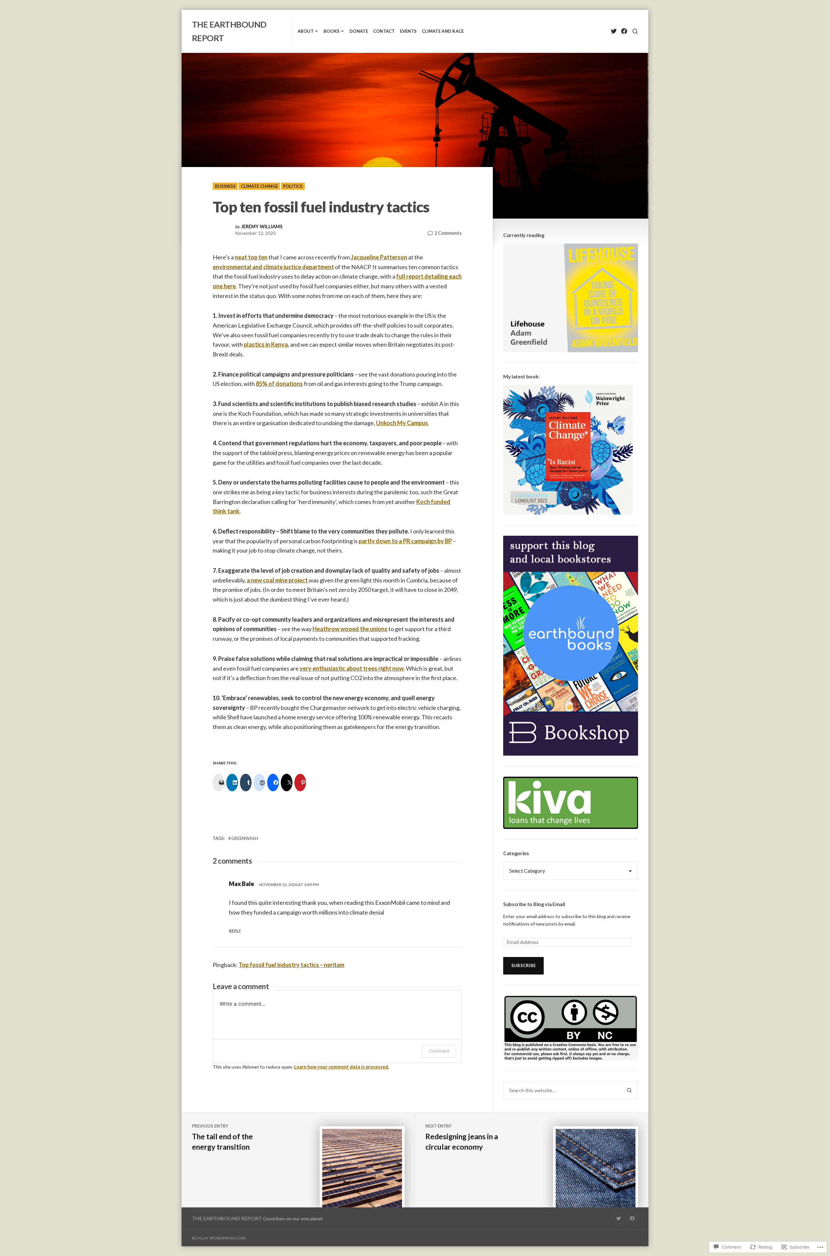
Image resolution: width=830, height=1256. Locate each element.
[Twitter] (614, 31)
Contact (384, 31)
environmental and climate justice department (273, 266)
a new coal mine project (278, 580)
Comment (439, 1051)
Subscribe (523, 965)
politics (292, 186)
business (225, 186)
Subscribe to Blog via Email (534, 904)
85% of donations (279, 383)
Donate (359, 31)
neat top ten (251, 257)
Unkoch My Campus (402, 422)
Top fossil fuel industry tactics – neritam (291, 964)
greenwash (244, 838)
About (306, 31)
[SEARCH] (635, 31)
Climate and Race (443, 31)
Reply (235, 930)
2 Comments (448, 233)
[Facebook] (624, 31)
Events (408, 31)
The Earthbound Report (227, 1218)
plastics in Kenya (266, 344)
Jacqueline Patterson (379, 257)
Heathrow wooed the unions (350, 628)
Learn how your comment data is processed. (341, 1067)
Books (331, 31)
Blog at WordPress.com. (219, 1238)
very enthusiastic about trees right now (352, 668)
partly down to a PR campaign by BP (405, 540)
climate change (259, 186)
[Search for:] (562, 1090)
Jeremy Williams (261, 226)
